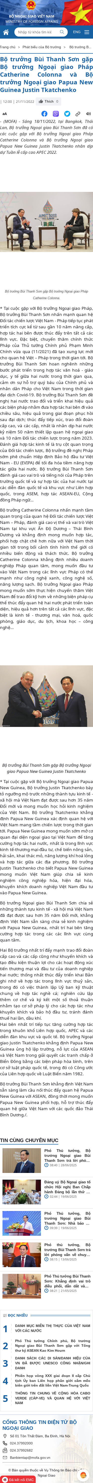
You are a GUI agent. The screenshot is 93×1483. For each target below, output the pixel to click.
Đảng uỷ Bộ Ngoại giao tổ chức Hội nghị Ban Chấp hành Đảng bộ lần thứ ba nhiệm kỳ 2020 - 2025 (67, 1187)
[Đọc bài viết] (88, 113)
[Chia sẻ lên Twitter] (67, 113)
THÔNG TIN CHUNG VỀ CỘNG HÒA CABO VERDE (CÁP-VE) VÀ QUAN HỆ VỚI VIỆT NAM (52, 1398)
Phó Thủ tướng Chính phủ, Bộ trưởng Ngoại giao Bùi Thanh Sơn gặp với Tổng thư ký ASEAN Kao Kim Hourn (52, 1345)
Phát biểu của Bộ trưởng (42, 47)
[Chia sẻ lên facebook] (44, 113)
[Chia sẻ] (78, 113)
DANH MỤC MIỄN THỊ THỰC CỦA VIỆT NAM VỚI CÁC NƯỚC (52, 1328)
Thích (51, 101)
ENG (77, 32)
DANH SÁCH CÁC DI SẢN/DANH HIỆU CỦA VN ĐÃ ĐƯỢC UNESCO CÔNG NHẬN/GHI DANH (52, 1363)
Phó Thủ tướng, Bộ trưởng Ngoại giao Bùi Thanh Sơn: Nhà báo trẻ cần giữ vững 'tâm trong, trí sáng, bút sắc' (67, 1218)
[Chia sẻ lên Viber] (55, 113)
